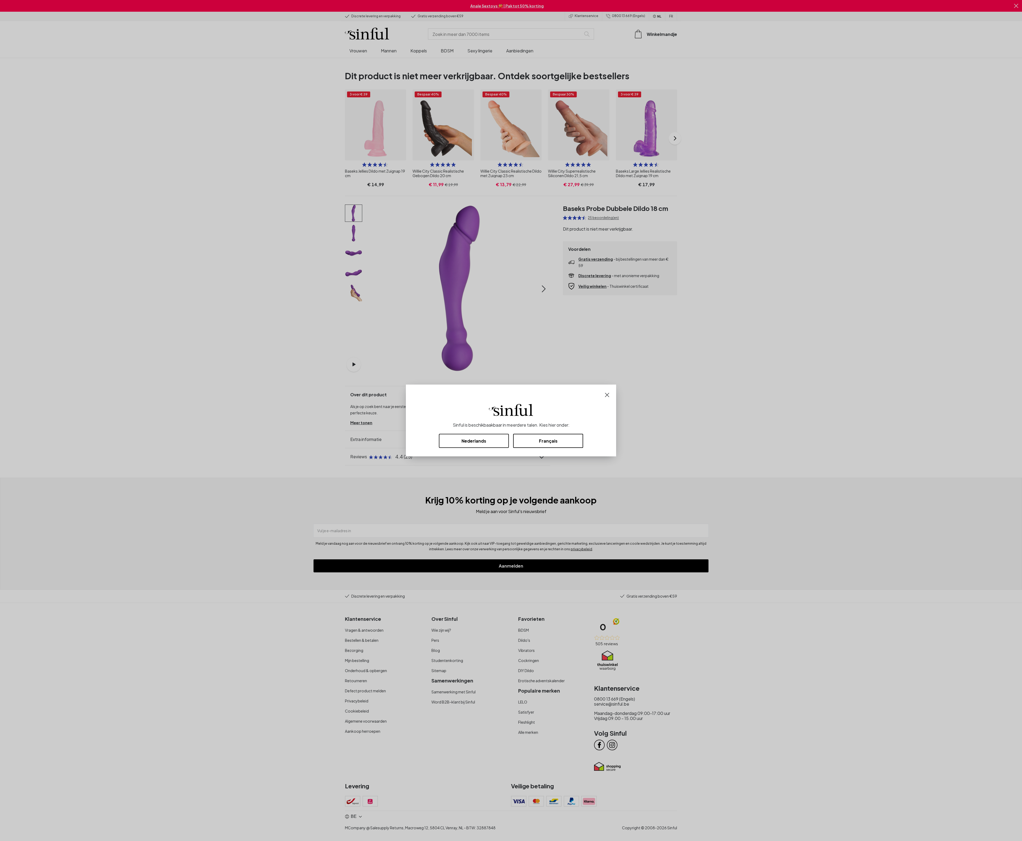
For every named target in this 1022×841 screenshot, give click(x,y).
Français (548, 441)
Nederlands (473, 441)
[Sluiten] (607, 394)
